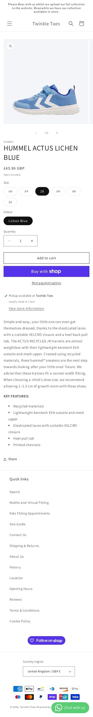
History (15, 567)
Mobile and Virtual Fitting (29, 502)
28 (42, 191)
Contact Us (18, 535)
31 (13, 203)
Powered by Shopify (48, 706)
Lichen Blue (18, 221)
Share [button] (12, 459)
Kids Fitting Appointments (30, 513)
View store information (26, 308)
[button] (9, 23)
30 (76, 192)
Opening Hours (21, 589)
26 (13, 192)
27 (29, 192)
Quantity (10, 231)
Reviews (16, 599)
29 (60, 192)
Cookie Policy (20, 621)
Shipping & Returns (24, 546)
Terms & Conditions (25, 610)
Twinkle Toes (28, 706)
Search (15, 492)
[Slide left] (36, 133)
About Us (17, 556)
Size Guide (18, 524)
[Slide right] (57, 133)
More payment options (46, 283)
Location (16, 578)
